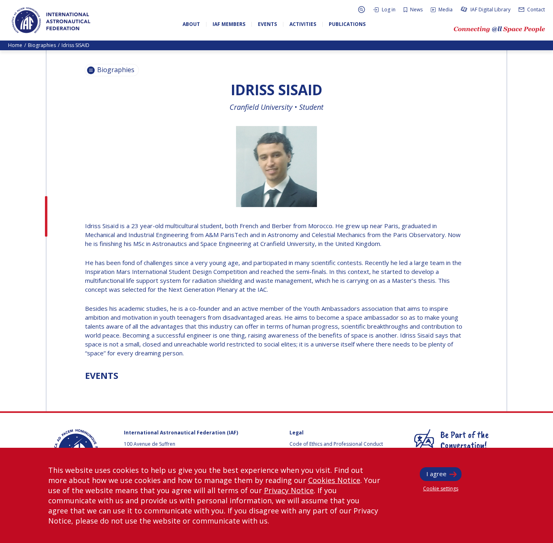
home (15, 45)
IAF (51, 20)
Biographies (42, 45)
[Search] (361, 9)
